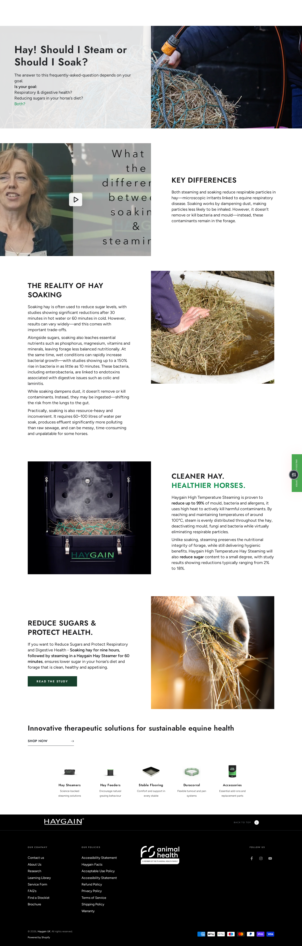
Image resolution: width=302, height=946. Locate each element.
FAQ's (32, 891)
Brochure (34, 904)
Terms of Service (94, 898)
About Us (34, 864)
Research (34, 871)
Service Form (37, 884)
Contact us (36, 858)
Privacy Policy (92, 891)
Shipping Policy (93, 904)
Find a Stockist (39, 898)
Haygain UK (44, 931)
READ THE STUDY (52, 681)
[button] (294, 475)
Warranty (88, 911)
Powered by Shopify (39, 937)
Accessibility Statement (99, 858)
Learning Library (39, 878)
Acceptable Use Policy (98, 871)
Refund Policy (92, 884)
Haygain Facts (92, 864)
